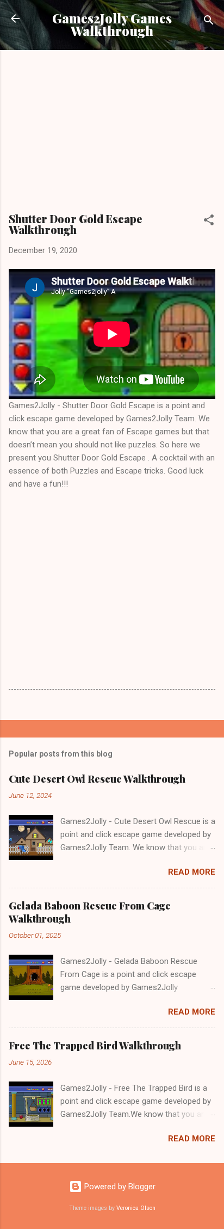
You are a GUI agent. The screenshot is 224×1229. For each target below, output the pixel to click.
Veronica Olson (135, 1208)
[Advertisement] (112, 135)
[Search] (208, 22)
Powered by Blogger (118, 1186)
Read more (191, 872)
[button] (208, 221)
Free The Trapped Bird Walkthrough (95, 1045)
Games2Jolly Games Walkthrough (112, 24)
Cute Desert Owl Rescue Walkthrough (97, 778)
